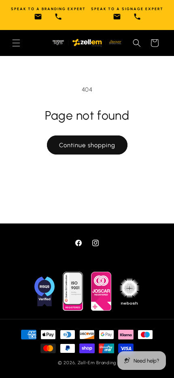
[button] (16, 43)
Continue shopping (87, 145)
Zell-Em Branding (97, 362)
